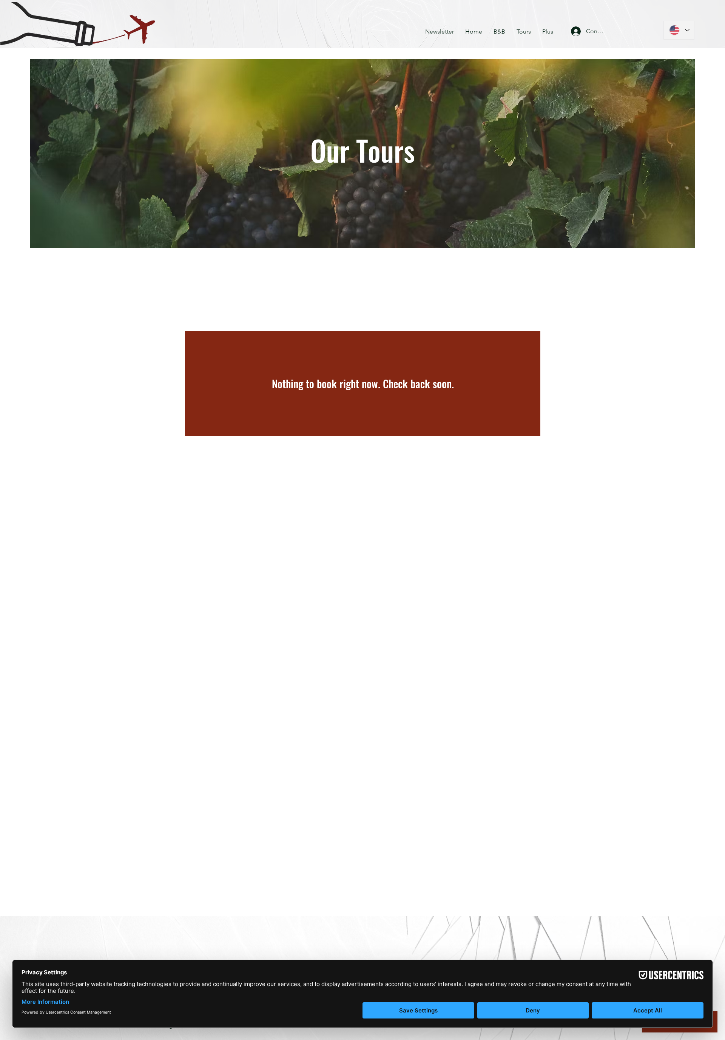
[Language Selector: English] (678, 30)
